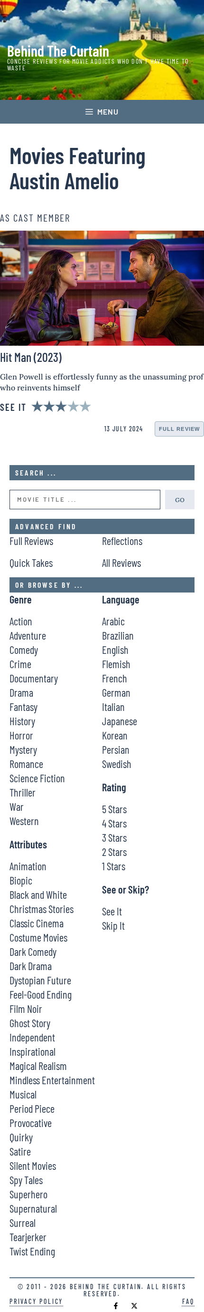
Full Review (179, 429)
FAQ (188, 1301)
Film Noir (25, 1008)
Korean (115, 735)
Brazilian (118, 635)
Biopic (20, 880)
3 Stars (114, 837)
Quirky (21, 1137)
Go (180, 499)
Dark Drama (30, 966)
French (114, 678)
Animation (27, 866)
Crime (20, 664)
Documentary (33, 678)
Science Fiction (37, 778)
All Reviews (121, 562)
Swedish (116, 764)
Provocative (30, 1123)
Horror (21, 735)
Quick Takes (31, 562)
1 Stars (113, 866)
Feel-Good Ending (40, 994)
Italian (113, 706)
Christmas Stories (41, 909)
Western (24, 821)
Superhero (28, 1194)
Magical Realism (38, 1065)
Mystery (23, 749)
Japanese (119, 721)
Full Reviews (31, 541)
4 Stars (114, 823)
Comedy (23, 649)
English (115, 649)
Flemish (116, 664)
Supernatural (33, 1208)
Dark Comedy (32, 951)
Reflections (122, 541)
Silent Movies (32, 1165)
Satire (20, 1151)
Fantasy (23, 706)
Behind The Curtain (58, 50)
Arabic (113, 621)
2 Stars (114, 852)
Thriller (22, 792)
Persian (116, 749)
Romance (26, 764)
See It (112, 911)
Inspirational (32, 1051)
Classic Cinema (36, 923)
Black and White (38, 894)
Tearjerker (27, 1237)
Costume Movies (38, 937)
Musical (23, 1094)
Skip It (113, 925)
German (116, 692)
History (22, 721)
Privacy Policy (36, 1301)
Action (20, 621)
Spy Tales (26, 1180)
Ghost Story (29, 1023)
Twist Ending (32, 1251)
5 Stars (114, 809)
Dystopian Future (40, 980)
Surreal (22, 1222)
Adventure (27, 635)
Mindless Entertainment (52, 1080)
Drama (21, 692)
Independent (32, 1037)
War (16, 806)
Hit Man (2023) (31, 357)
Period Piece (32, 1108)
